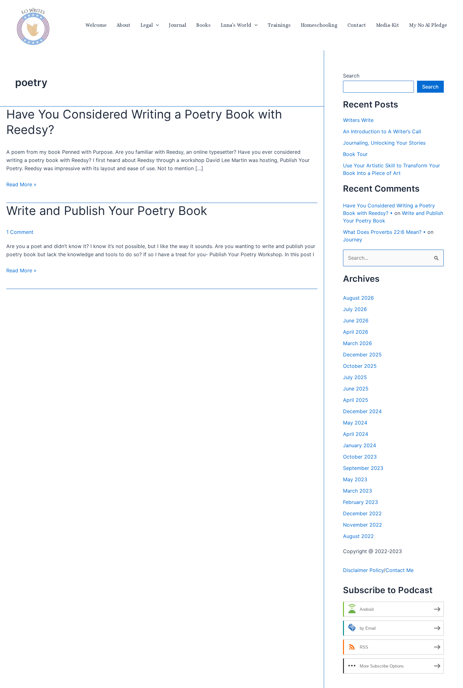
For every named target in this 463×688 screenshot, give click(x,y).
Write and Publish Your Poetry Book (106, 210)
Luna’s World (236, 25)
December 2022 (362, 513)
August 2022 (358, 536)
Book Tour (355, 154)
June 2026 (356, 320)
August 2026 (358, 298)
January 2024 (359, 445)
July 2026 (355, 309)
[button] (156, 25)
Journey (352, 239)
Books (203, 25)
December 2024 (362, 411)
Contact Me (400, 570)
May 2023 (355, 479)
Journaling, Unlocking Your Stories (384, 143)
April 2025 (355, 400)
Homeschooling (319, 25)
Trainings (279, 25)
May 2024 (355, 422)
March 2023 (357, 491)
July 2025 (355, 377)
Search (351, 75)
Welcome (95, 25)
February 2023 (360, 502)
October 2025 (360, 366)
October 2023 (360, 457)
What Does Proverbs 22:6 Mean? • (384, 232)
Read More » (21, 184)
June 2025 (356, 388)
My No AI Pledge (428, 25)
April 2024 (355, 434)
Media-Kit (387, 25)
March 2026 (357, 343)
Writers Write (358, 120)
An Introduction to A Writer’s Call (382, 131)
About (123, 25)
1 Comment (19, 232)
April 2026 (355, 332)
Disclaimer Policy (363, 570)
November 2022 (362, 525)
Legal (146, 25)
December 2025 (362, 354)
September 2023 (363, 468)
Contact (356, 25)
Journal (177, 25)
